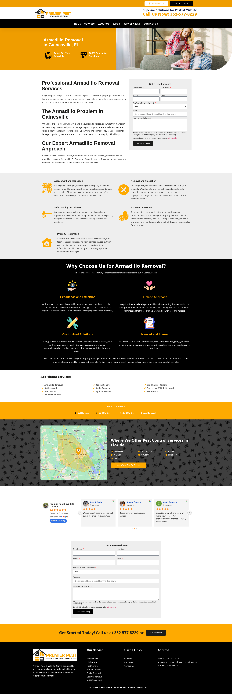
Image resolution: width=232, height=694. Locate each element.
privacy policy (173, 138)
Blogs (116, 23)
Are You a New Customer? (143, 103)
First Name (137, 88)
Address (136, 110)
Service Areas (131, 23)
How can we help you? (142, 118)
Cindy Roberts (97, 502)
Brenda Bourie (133, 502)
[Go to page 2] (136, 528)
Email (163, 95)
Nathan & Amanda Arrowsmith (175, 502)
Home (77, 23)
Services (89, 23)
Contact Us (151, 23)
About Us (103, 23)
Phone (136, 95)
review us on (57, 520)
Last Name (165, 88)
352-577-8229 (183, 14)
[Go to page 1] (134, 528)
